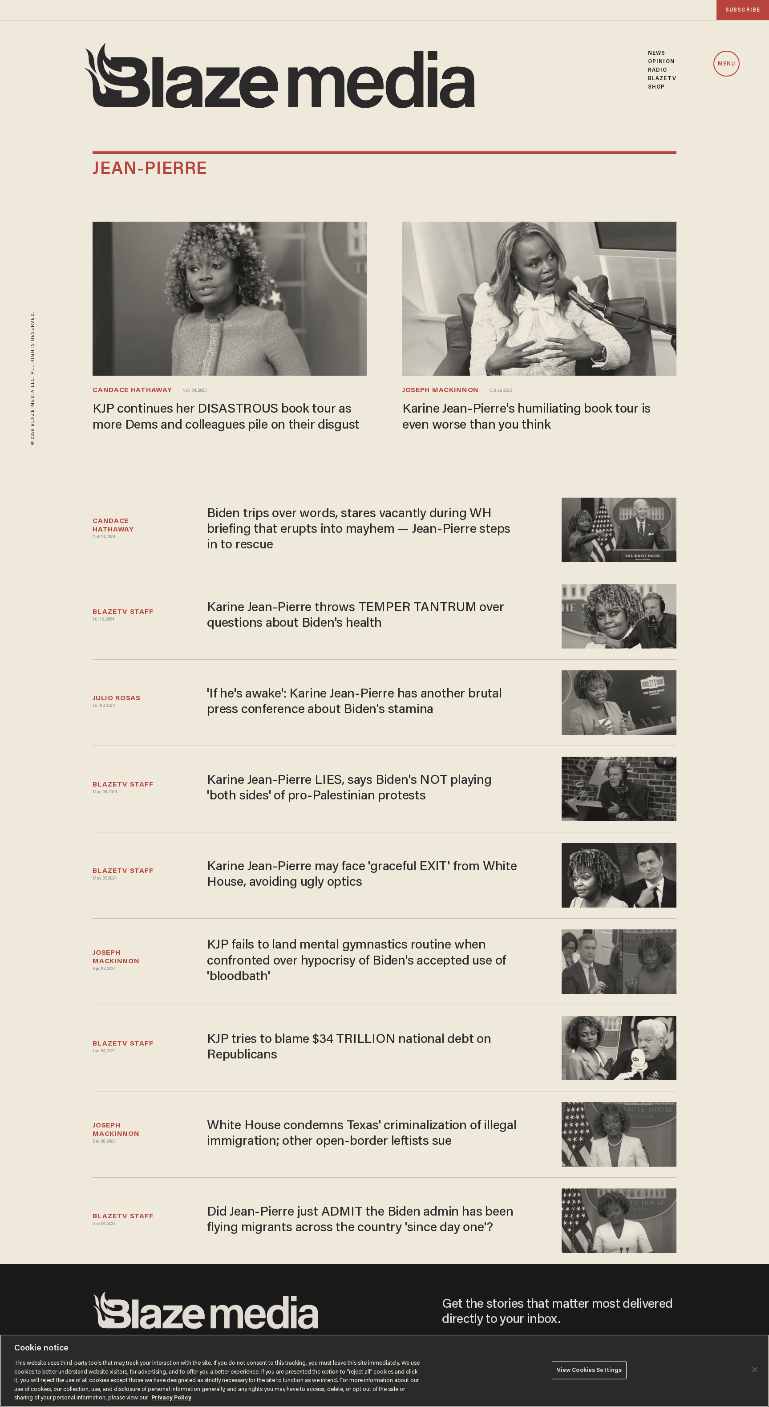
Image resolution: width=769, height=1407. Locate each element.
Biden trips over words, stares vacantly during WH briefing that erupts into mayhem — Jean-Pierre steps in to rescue (358, 529)
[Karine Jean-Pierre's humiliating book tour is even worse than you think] (539, 297)
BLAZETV (662, 78)
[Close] (755, 1369)
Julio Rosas (117, 698)
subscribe (742, 10)
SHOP (656, 87)
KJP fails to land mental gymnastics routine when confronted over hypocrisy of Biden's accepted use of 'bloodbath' (356, 961)
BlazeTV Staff (123, 612)
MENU (726, 64)
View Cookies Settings (589, 1370)
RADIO (658, 70)
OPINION (661, 62)
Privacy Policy (171, 1398)
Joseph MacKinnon (440, 390)
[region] (384, 1370)
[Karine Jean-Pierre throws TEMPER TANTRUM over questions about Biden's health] (619, 614)
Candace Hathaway (132, 390)
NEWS (656, 53)
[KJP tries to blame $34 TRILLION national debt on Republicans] (619, 1046)
